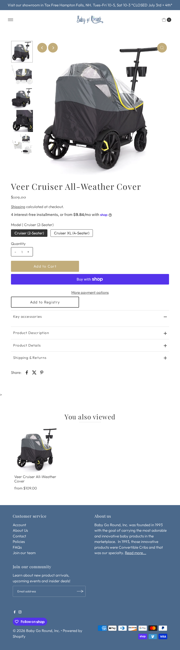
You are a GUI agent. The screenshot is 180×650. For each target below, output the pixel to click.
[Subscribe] (80, 591)
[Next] (53, 48)
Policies (19, 541)
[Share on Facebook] (26, 372)
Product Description (31, 332)
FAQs (17, 547)
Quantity (18, 243)
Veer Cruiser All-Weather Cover (35, 478)
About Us (20, 530)
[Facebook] (15, 612)
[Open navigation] (10, 19)
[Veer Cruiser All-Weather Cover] (37, 449)
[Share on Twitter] (34, 372)
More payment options (90, 292)
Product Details (27, 345)
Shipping (18, 206)
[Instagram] (20, 612)
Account (19, 524)
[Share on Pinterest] (41, 372)
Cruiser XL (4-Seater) (71, 233)
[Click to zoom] (162, 48)
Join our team (24, 552)
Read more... (135, 552)
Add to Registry (45, 302)
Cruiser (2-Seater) (29, 233)
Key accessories (27, 316)
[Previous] (42, 48)
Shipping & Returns (30, 357)
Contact (19, 536)
